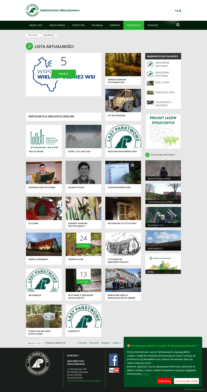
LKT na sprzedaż (116, 115)
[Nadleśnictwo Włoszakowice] (32, 10)
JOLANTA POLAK (76, 187)
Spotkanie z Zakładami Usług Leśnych (80, 296)
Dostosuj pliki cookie (186, 381)
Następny (105, 342)
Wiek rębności (155, 248)
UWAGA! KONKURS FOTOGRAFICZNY (117, 81)
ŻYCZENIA (33, 223)
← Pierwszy (81, 342)
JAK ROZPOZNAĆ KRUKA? (159, 178)
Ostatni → (116, 342)
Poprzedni (94, 342)
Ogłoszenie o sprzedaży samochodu (163, 105)
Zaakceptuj (164, 381)
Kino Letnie (162, 82)
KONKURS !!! (74, 331)
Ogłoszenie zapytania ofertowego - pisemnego (163, 67)
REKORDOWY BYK (156, 225)
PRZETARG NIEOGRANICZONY (122, 151)
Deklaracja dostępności (194, 389)
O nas (151, 272)
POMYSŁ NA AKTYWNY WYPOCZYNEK (39, 332)
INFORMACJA (34, 295)
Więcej (146, 373)
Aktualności (49, 35)
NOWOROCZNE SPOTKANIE (41, 187)
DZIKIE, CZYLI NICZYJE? (79, 151)
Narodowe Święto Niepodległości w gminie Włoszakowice (121, 298)
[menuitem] (36, 25)
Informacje (33, 35)
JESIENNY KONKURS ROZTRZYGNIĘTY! (77, 224)
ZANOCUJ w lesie (164, 92)
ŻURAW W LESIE (75, 259)
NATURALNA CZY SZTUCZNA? (122, 223)
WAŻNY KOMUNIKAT (38, 259)
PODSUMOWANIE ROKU (119, 187)
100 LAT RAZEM (35, 151)
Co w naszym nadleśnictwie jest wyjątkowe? (118, 262)
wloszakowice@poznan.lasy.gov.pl (84, 380)
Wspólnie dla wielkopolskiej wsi (51, 116)
